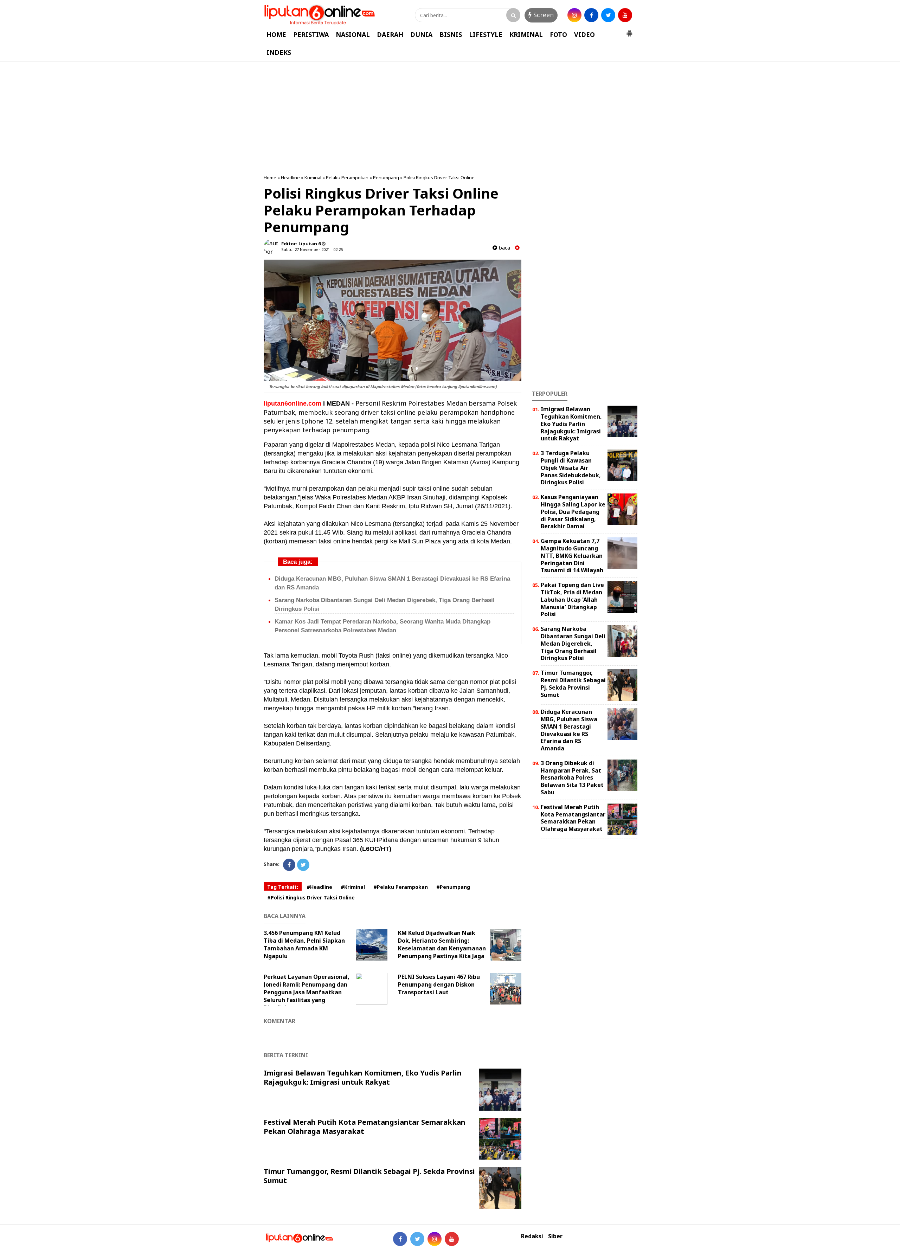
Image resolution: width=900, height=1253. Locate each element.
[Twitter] (303, 865)
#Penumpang (453, 887)
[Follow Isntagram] (435, 1239)
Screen (543, 15)
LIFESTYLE (485, 34)
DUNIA (421, 34)
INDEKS (278, 52)
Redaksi (532, 1236)
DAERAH (390, 34)
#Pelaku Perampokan (400, 887)
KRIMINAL (526, 34)
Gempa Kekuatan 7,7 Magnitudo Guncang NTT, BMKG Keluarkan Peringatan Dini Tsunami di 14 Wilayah (572, 555)
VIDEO (584, 34)
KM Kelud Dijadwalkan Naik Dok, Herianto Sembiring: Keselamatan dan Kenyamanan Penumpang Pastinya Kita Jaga (442, 944)
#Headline (319, 887)
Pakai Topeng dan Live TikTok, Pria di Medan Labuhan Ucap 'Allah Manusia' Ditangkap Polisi (572, 599)
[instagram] (574, 15)
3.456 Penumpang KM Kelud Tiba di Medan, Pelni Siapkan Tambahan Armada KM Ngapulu (304, 944)
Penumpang (386, 177)
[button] (629, 30)
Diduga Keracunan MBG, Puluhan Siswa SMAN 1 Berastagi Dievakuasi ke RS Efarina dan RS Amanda (569, 730)
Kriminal (312, 177)
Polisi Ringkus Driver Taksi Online (439, 177)
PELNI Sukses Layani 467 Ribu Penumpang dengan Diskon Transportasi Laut (439, 984)
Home (270, 177)
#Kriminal (353, 887)
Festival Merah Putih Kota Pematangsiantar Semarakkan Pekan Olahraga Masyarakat (364, 1126)
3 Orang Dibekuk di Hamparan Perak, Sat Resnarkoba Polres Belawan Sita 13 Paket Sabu (572, 777)
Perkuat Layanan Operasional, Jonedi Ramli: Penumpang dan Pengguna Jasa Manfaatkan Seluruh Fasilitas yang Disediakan (306, 992)
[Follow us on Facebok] (400, 1239)
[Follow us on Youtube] (452, 1239)
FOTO (558, 34)
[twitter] (608, 15)
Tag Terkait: (282, 887)
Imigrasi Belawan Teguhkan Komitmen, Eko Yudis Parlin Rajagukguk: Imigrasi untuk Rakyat (363, 1077)
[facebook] (591, 15)
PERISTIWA (311, 34)
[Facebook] (289, 865)
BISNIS (450, 34)
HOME (276, 34)
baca (503, 248)
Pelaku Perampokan (347, 177)
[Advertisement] (450, 118)
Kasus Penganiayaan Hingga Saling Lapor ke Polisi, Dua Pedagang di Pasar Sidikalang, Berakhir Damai (573, 511)
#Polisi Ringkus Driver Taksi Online (311, 897)
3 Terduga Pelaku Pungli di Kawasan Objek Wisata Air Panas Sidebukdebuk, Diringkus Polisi (571, 467)
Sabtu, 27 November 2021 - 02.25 (312, 249)
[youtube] (625, 15)
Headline (290, 177)
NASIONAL (353, 34)
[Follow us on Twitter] (417, 1239)
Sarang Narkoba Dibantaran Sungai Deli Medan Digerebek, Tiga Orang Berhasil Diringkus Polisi (573, 643)
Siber (555, 1236)
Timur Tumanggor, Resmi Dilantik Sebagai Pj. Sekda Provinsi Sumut (369, 1176)
